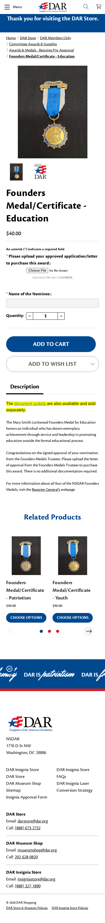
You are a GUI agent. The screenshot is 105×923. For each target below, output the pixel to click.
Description (24, 386)
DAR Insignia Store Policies (70, 908)
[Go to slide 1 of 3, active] (41, 631)
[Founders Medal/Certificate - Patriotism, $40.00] (26, 555)
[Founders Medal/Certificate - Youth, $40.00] (72, 555)
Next (89, 631)
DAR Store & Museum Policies (27, 908)
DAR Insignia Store (22, 770)
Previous (10, 631)
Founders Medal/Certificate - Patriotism (25, 590)
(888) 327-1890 (28, 886)
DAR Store (15, 776)
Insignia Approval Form (26, 797)
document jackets (30, 403)
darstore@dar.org (33, 821)
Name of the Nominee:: (28, 294)
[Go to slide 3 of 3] (57, 631)
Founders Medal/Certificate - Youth (71, 590)
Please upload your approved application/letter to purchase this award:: (52, 260)
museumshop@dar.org (37, 850)
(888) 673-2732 (28, 828)
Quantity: (15, 315)
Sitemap (13, 790)
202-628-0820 (26, 857)
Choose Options (26, 617)
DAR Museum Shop (23, 783)
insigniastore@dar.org (36, 879)
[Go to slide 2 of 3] (49, 631)
